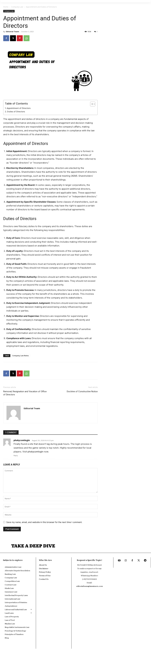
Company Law (17, 7)
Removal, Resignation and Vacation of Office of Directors (25, 393)
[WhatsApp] (26, 38)
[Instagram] (125, 560)
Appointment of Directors (19, 108)
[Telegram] (145, 560)
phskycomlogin (22, 440)
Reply (16, 455)
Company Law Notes (20, 355)
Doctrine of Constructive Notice (82, 391)
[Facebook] (6, 38)
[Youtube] (119, 560)
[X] (13, 38)
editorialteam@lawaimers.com (89, 586)
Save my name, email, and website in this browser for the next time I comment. (44, 522)
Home (5, 7)
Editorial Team (12, 31)
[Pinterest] (20, 38)
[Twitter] (138, 560)
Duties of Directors (16, 111)
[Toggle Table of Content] (91, 104)
